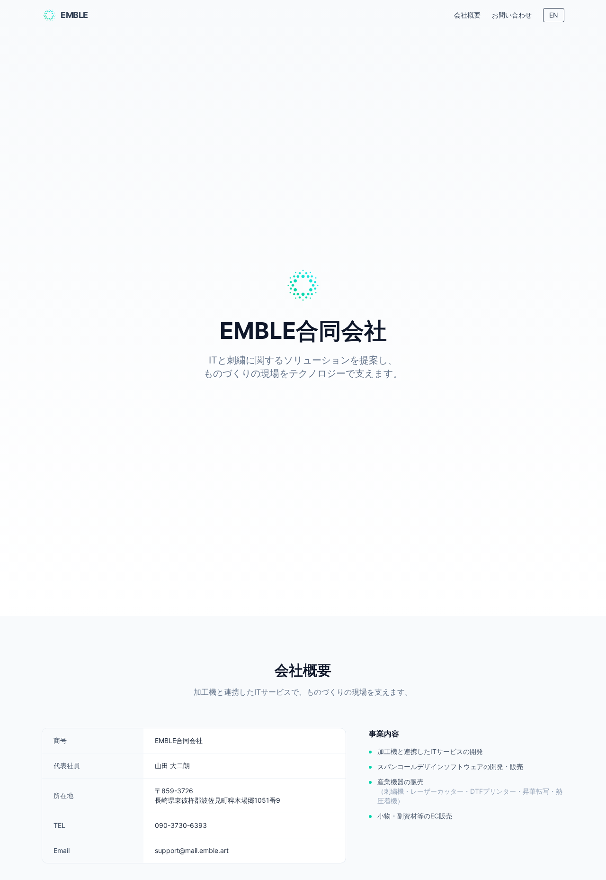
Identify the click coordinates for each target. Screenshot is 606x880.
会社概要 (467, 15)
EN (553, 15)
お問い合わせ (512, 15)
